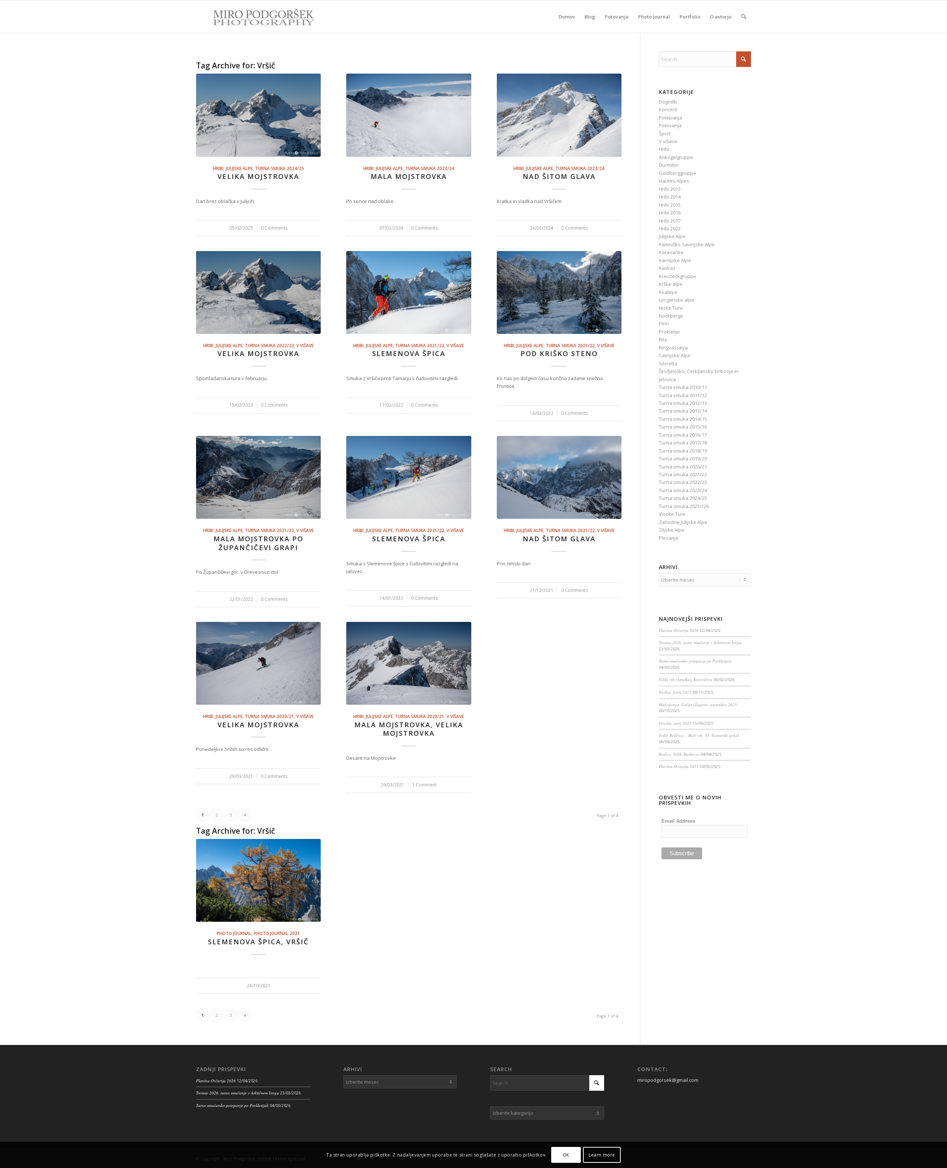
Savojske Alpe (675, 355)
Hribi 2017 (670, 220)
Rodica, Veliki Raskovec (679, 754)
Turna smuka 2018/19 (683, 450)
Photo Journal (234, 933)
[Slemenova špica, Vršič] (258, 880)
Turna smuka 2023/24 (429, 168)
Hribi (218, 168)
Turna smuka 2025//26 (684, 506)
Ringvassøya (673, 347)
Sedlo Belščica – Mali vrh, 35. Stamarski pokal (699, 735)
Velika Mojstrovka (258, 176)
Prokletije (669, 331)
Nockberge (671, 315)
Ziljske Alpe (671, 530)
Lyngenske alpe (676, 300)
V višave (305, 345)
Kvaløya (668, 292)
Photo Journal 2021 (277, 933)
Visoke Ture (672, 514)
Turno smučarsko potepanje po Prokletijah (695, 661)
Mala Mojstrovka (409, 176)
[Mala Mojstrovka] (408, 115)
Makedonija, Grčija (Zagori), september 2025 (698, 704)
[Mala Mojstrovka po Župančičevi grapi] (258, 477)
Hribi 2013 (670, 189)
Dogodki (668, 101)
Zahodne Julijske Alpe (683, 522)
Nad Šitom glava (559, 176)
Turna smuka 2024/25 (279, 168)
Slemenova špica (408, 353)
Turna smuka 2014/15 (683, 419)
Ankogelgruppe (676, 157)
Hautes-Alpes (674, 180)
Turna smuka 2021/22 (419, 345)
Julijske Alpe (239, 168)
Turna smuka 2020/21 (269, 716)
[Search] (744, 16)
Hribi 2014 (670, 196)
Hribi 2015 (670, 205)
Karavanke (671, 252)
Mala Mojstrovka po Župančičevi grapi (258, 543)
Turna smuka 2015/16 (683, 426)
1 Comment (424, 785)
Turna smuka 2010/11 (683, 387)
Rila (663, 339)
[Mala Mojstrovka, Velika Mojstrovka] (408, 663)
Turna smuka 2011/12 (683, 395)
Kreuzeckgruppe (677, 276)
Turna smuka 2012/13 (683, 403)
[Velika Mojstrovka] (258, 115)
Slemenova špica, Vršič (258, 941)
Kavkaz (667, 268)
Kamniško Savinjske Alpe (687, 244)
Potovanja (670, 125)
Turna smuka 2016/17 (683, 434)
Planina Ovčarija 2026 (678, 630)
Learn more (602, 1155)
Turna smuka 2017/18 (683, 442)
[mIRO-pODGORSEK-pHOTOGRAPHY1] (255, 16)
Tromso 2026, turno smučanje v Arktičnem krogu (700, 642)
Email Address (678, 821)
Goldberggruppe (677, 173)
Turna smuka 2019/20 (683, 458)
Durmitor (668, 165)
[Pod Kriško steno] (559, 292)
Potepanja (670, 117)
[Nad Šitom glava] (559, 115)
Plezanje (668, 538)
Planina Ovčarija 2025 (678, 766)
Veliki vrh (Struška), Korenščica (685, 679)
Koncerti (668, 109)
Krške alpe (671, 284)
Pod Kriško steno (559, 353)
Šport (665, 133)
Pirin (664, 323)
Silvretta (668, 363)
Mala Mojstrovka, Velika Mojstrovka (408, 729)
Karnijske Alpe (675, 260)
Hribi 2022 (670, 228)
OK (566, 1155)
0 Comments (274, 228)
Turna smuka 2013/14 (683, 410)
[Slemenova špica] (408, 292)
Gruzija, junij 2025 (675, 723)
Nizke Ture (671, 308)
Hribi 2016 (670, 212)
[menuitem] (567, 16)
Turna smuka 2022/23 (269, 345)
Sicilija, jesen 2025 (675, 692)
